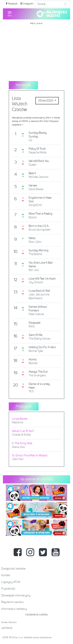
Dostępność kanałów (13, 568)
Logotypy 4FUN (10, 582)
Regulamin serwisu (12, 602)
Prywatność (8, 588)
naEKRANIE (6, 628)
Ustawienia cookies (36, 614)
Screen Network (9, 622)
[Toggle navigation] (10, 13)
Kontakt (5, 575)
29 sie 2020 (46, 100)
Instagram (28, 4)
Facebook (12, 4)
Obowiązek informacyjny (15, 595)
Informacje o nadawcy (14, 608)
